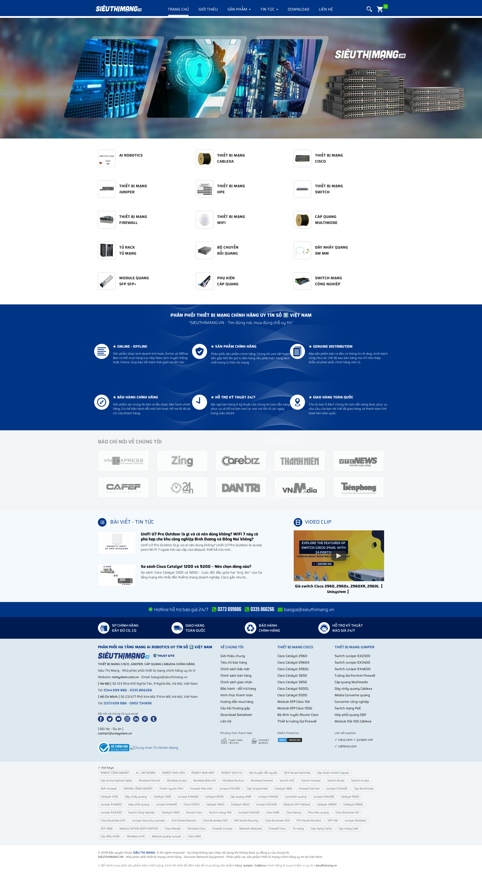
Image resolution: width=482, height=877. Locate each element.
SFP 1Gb (333, 820)
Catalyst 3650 (215, 804)
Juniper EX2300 (229, 789)
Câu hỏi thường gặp (235, 708)
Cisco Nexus (293, 812)
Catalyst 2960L (353, 804)
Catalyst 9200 (214, 797)
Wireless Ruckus (233, 780)
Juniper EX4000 (188, 797)
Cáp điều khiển (110, 836)
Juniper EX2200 (266, 804)
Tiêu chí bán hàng (233, 662)
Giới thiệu (208, 9)
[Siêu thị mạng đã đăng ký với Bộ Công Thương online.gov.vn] (113, 747)
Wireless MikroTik (204, 780)
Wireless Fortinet (149, 780)
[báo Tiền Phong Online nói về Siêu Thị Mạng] (358, 487)
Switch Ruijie (335, 780)
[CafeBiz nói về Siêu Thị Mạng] (241, 460)
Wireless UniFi (136, 836)
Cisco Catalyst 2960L (293, 669)
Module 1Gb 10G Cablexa (353, 721)
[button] (369, 9)
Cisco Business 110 (347, 812)
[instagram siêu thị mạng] (128, 718)
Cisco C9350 (191, 804)
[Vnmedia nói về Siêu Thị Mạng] (299, 487)
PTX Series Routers (308, 820)
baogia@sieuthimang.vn (309, 609)
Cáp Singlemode (257, 789)
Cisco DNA (194, 836)
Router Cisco (194, 812)
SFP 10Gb (107, 828)
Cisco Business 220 (113, 820)
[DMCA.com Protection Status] (290, 739)
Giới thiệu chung (232, 656)
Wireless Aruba (177, 780)
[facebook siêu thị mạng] (102, 718)
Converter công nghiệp (352, 701)
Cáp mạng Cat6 (348, 828)
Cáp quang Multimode (351, 682)
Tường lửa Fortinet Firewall (355, 675)
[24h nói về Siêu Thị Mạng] (182, 487)
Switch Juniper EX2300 (352, 656)
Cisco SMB (272, 812)
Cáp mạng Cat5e (321, 828)
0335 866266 (141, 690)
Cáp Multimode (364, 789)
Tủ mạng (298, 828)
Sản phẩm (237, 9)
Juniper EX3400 (336, 789)
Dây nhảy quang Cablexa (353, 688)
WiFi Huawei (109, 789)
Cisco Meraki (173, 828)
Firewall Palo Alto (201, 789)
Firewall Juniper (222, 828)
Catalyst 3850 (240, 804)
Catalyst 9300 (350, 797)
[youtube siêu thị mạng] (119, 718)
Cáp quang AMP (240, 797)
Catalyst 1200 (109, 797)
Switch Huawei (311, 780)
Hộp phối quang (138, 804)
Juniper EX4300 (323, 797)
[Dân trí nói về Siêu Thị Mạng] (241, 487)
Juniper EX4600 (111, 804)
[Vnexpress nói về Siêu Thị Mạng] (123, 460)
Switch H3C (287, 780)
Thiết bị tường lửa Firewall (296, 721)
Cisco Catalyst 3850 (292, 682)
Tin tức (268, 9)
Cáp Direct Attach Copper (333, 773)
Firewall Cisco (277, 828)
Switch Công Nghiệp (141, 812)
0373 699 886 (115, 703)
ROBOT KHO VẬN (173, 773)
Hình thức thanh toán (236, 695)
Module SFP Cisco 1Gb (293, 701)
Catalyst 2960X (327, 804)
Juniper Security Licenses (148, 820)
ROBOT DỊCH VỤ (232, 773)
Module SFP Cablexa (297, 804)
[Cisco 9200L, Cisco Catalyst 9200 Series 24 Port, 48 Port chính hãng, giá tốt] (241, 78)
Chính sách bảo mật (235, 669)
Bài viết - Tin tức (132, 522)
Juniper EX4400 (166, 804)
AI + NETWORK (145, 773)
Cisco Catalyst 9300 (292, 695)
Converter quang (296, 797)
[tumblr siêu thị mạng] (155, 718)
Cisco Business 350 (277, 820)
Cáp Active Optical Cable (116, 780)
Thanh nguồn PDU (171, 789)
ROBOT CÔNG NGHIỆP (115, 773)
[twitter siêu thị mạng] (111, 718)
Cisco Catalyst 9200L (293, 688)
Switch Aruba (360, 780)
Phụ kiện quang (318, 812)
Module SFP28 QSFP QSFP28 (138, 828)
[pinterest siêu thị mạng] (146, 718)
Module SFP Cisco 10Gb (294, 708)
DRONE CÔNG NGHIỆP (138, 789)
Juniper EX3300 (111, 812)
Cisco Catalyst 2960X (293, 662)
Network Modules (250, 828)
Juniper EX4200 (248, 812)
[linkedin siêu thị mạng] (137, 718)
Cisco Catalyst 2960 (292, 656)
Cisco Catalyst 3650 (292, 675)
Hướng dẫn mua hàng (236, 701)
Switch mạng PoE (348, 708)
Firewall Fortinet (309, 789)
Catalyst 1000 (283, 789)
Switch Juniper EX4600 (353, 669)
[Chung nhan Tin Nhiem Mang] (154, 747)
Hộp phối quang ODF (350, 714)
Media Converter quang (352, 695)
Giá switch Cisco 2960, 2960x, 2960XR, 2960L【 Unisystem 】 (339, 588)
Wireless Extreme (262, 780)
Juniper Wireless (355, 820)
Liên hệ (326, 9)
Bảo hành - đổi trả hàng (238, 688)
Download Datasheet (236, 714)
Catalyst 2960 (170, 812)
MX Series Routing (246, 820)
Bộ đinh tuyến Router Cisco (298, 714)
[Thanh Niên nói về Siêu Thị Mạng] (299, 460)
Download (298, 9)
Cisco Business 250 (215, 820)
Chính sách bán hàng (236, 675)
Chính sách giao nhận (236, 682)
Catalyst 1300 (162, 797)
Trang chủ (178, 9)
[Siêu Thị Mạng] (118, 9)
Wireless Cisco (196, 828)
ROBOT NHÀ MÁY (203, 773)
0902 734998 (141, 703)
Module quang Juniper (166, 836)
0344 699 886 (115, 690)
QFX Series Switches (297, 773)
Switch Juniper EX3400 (352, 662)
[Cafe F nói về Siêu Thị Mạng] (123, 487)
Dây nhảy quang (136, 797)
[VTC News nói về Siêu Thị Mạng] (358, 460)
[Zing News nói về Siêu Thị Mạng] (182, 460)
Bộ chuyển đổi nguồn (263, 773)
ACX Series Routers (183, 820)
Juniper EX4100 (268, 797)
